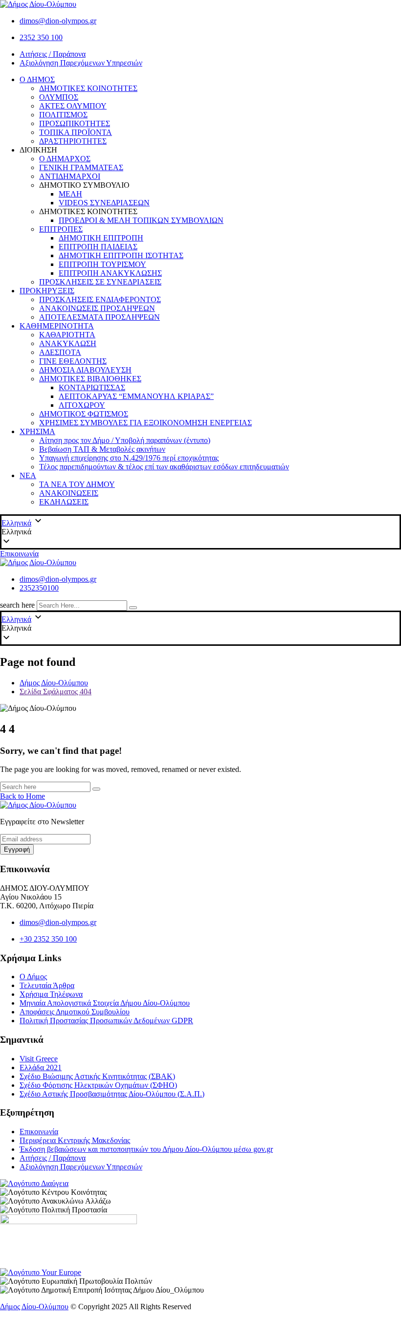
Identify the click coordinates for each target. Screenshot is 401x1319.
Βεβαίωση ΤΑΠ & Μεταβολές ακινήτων (102, 449)
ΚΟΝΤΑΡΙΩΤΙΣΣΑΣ (92, 387)
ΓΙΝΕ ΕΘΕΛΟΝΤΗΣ (73, 361)
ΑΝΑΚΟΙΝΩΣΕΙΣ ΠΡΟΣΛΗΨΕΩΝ (97, 308)
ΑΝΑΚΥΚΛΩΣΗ (67, 343)
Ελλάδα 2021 (41, 1067)
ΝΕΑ (28, 475)
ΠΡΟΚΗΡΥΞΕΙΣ (47, 290)
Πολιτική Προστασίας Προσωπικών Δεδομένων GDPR (106, 1020)
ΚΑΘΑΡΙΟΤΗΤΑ (67, 334)
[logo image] (38, 562)
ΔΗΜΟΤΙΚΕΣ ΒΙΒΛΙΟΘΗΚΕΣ (90, 378)
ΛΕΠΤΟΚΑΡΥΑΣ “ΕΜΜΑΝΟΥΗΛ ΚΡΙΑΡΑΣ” (136, 396)
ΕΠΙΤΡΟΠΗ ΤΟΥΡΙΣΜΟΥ (102, 264)
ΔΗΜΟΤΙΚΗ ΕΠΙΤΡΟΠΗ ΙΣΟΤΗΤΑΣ (121, 255)
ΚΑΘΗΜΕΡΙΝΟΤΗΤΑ (57, 326)
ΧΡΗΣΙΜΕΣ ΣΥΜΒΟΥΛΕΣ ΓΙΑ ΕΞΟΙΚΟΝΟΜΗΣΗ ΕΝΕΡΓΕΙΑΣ (145, 422)
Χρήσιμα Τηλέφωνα (51, 994)
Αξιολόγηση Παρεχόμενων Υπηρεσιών (81, 63)
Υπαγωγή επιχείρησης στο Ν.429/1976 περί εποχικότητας (129, 458)
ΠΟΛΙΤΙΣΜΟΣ (63, 114)
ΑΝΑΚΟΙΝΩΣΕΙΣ (68, 493)
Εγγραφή (17, 849)
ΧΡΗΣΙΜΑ (37, 431)
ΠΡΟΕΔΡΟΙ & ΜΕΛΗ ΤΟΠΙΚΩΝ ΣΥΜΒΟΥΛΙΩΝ (141, 220)
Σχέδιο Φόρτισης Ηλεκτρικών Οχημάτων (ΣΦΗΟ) (98, 1085)
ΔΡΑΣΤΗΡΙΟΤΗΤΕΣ (73, 141)
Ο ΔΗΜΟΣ (37, 79)
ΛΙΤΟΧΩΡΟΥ (82, 405)
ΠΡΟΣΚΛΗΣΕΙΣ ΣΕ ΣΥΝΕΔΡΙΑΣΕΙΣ (100, 282)
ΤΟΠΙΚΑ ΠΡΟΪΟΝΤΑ (75, 132)
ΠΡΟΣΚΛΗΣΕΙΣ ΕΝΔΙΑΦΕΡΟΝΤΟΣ (100, 299)
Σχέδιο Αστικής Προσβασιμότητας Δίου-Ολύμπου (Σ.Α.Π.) (112, 1094)
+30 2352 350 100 (48, 939)
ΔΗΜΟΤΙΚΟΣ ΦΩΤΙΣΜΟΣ (83, 414)
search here (17, 605)
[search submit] (133, 607)
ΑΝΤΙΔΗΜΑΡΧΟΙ (69, 176)
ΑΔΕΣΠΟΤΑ (60, 352)
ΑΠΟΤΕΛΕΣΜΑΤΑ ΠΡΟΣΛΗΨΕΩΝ (99, 317)
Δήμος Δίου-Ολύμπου (34, 1306)
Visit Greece (39, 1059)
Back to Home (22, 796)
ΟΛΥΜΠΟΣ (58, 97)
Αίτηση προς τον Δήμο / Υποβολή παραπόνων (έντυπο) (124, 440)
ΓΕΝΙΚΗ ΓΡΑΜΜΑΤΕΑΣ (81, 167)
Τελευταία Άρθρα (47, 985)
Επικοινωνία (19, 554)
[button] (200, 532)
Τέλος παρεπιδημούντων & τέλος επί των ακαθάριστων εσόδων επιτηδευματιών (164, 466)
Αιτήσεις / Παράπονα (53, 54)
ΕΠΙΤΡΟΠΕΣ (61, 229)
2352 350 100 (41, 37)
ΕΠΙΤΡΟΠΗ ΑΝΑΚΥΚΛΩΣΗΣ (110, 273)
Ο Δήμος (33, 976)
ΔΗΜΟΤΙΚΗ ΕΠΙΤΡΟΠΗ (101, 238)
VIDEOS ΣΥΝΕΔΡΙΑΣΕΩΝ (104, 202)
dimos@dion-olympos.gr (58, 21)
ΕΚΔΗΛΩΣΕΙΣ (64, 502)
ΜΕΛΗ (70, 194)
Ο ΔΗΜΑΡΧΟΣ (64, 158)
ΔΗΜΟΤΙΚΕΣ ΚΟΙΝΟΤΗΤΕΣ (88, 88)
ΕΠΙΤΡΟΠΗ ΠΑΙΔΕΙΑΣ (98, 246)
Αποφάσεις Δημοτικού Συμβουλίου (75, 1012)
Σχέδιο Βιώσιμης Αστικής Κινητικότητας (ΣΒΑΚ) (97, 1076)
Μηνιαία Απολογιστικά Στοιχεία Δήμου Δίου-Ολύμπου (105, 1003)
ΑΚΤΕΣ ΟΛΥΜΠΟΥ (73, 106)
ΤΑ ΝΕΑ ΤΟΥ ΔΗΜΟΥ (77, 484)
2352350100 (39, 588)
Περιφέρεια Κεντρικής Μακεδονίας (75, 1140)
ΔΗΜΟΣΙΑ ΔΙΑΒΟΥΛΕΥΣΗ (85, 370)
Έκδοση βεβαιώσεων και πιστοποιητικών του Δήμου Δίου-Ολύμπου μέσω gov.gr (146, 1149)
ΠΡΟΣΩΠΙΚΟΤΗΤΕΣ (74, 123)
